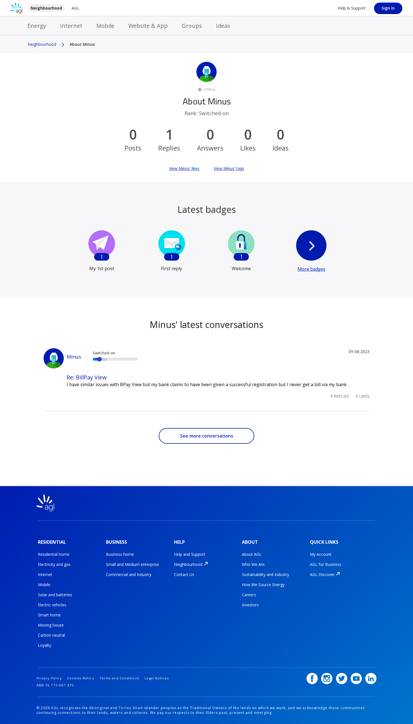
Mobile (105, 25)
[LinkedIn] (370, 678)
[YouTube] (356, 678)
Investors (250, 604)
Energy (37, 25)
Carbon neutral (51, 635)
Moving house (51, 625)
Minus (74, 356)
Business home (120, 554)
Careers (249, 594)
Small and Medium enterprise (132, 564)
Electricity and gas (54, 564)
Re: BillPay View (87, 377)
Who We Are (253, 564)
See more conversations (206, 436)
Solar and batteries (55, 594)
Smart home (49, 615)
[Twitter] (341, 678)
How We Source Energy (263, 584)
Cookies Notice (80, 678)
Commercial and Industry (128, 574)
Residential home (53, 554)
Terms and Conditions (119, 678)
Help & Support (352, 8)
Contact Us (184, 574)
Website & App (148, 25)
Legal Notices (156, 678)
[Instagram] (326, 678)
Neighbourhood (46, 8)
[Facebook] (312, 678)
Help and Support (189, 554)
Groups (192, 25)
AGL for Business (325, 564)
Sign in (388, 8)
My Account (321, 554)
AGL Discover (322, 574)
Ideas (223, 25)
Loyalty (44, 645)
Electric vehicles (52, 604)
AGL (75, 8)
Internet (71, 25)
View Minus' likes (184, 168)
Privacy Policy (49, 678)
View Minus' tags (229, 168)
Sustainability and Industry (265, 574)
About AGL (252, 554)
